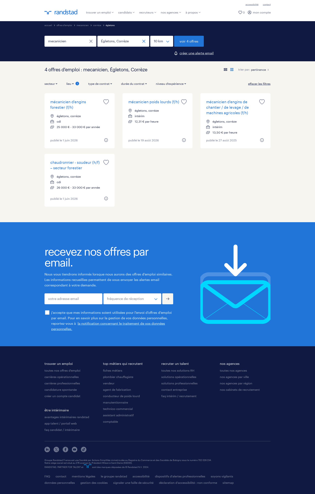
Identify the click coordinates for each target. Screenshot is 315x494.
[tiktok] (83, 451)
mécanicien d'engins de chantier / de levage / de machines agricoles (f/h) (227, 107)
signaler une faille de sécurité (133, 482)
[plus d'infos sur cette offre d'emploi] (106, 140)
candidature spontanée (60, 389)
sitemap (228, 482)
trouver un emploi (98, 12)
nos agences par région (236, 383)
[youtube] (74, 451)
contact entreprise (174, 389)
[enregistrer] (167, 298)
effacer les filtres (259, 83)
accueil (48, 25)
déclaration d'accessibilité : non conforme (188, 482)
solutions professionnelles (179, 383)
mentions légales (83, 476)
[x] (56, 451)
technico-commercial (118, 408)
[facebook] (65, 451)
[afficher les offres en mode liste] (225, 69)
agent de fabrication (117, 389)
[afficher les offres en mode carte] (232, 69)
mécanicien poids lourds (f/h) (153, 102)
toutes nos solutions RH (177, 370)
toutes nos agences (233, 370)
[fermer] (91, 41)
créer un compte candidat (62, 396)
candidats (125, 12)
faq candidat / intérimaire (62, 429)
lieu (72, 83)
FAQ (47, 476)
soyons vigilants (222, 476)
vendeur (108, 383)
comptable (110, 421)
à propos (192, 12)
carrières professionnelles (62, 383)
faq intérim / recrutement (179, 396)
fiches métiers (112, 370)
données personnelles (59, 482)
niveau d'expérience (170, 83)
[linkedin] (47, 451)
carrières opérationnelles (61, 377)
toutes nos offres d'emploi (62, 370)
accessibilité (252, 4)
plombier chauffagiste (118, 377)
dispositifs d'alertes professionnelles (180, 476)
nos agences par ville (234, 377)
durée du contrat (132, 83)
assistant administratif (118, 415)
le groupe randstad (114, 476)
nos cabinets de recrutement (240, 389)
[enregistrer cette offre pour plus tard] (106, 102)
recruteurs (146, 12)
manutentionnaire (115, 402)
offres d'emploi (64, 25)
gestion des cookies (94, 482)
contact (267, 4)
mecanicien (83, 25)
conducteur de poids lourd (121, 396)
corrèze (97, 25)
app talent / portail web (60, 423)
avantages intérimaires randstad (66, 417)
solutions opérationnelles (178, 377)
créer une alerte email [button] (197, 53)
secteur (49, 83)
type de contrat (99, 83)
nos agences (169, 12)
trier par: (244, 69)
